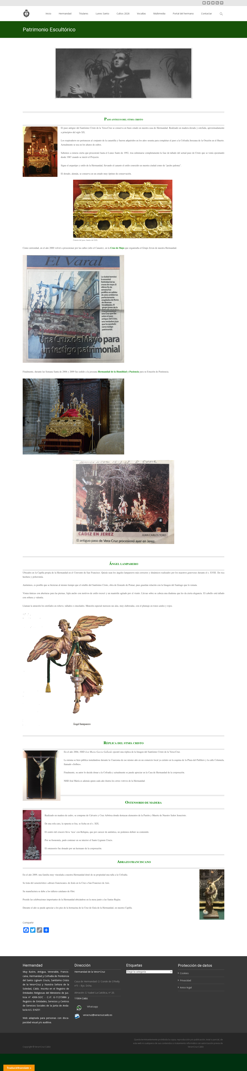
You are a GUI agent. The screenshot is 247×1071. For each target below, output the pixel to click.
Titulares (83, 13)
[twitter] (208, 4)
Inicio (48, 13)
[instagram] (221, 4)
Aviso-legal (186, 987)
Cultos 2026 (123, 13)
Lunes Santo (102, 13)
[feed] (217, 4)
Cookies (184, 973)
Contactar (206, 13)
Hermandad (65, 13)
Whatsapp (92, 1006)
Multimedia (159, 13)
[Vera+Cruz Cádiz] (24, 12)
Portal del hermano (183, 13)
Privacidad (185, 980)
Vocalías (141, 13)
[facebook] (204, 4)
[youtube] (213, 4)
